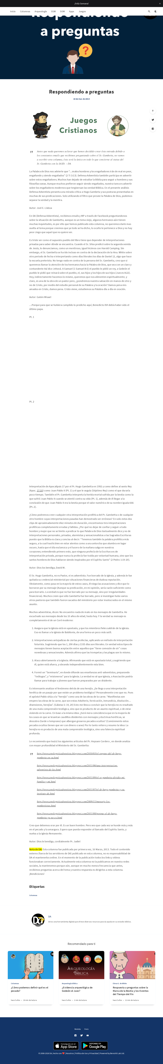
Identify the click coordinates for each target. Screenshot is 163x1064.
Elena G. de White (120, 983)
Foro (86, 1029)
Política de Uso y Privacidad (86, 1053)
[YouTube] (88, 1035)
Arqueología (41, 11)
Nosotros (70, 1053)
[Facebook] (153, 129)
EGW (53, 11)
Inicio (13, 11)
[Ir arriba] (153, 111)
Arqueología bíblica (69, 983)
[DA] (38, 920)
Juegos (82, 11)
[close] (160, 4)
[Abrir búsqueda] (149, 11)
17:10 (40, 490)
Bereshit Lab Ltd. (117, 1053)
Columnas (25, 11)
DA (49, 916)
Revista (77, 1029)
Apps (71, 11)
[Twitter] (153, 120)
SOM (62, 11)
